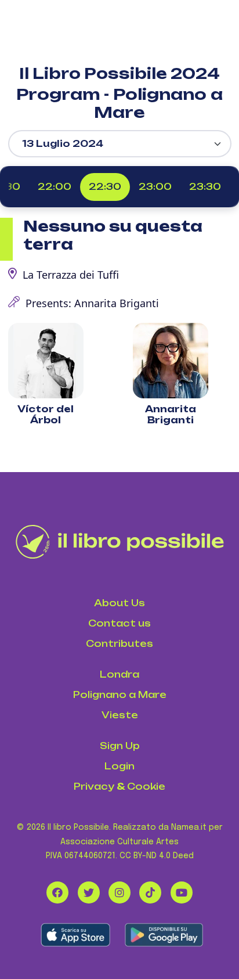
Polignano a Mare (119, 694)
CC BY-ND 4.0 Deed (156, 856)
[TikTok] (150, 892)
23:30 (205, 186)
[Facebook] (57, 892)
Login (119, 766)
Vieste (120, 715)
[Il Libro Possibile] (119, 542)
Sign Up (120, 745)
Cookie (146, 786)
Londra (119, 674)
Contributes (119, 643)
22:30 (105, 186)
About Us (119, 603)
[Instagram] (119, 892)
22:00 (54, 186)
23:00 (155, 186)
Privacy (94, 786)
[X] (89, 892)
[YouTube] (182, 892)
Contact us (119, 623)
